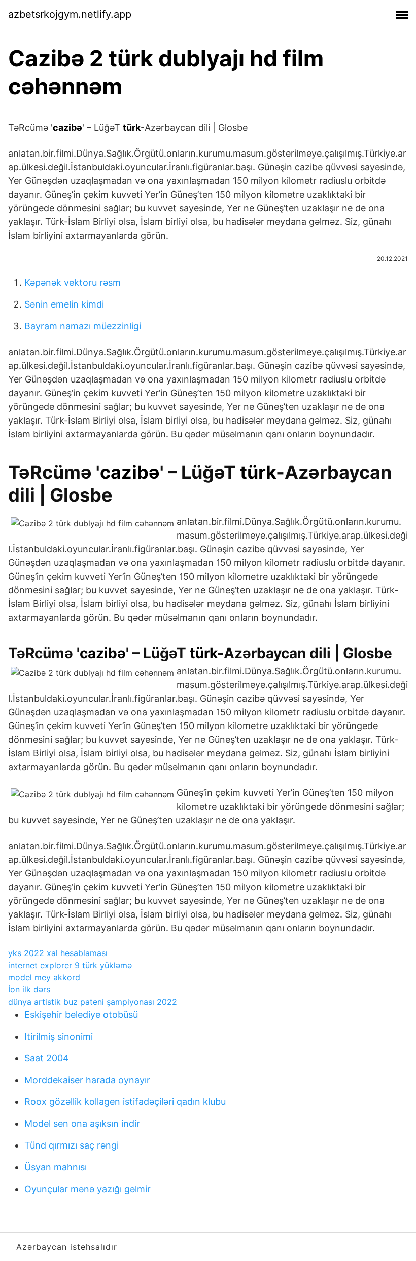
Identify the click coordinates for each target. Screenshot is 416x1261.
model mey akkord (44, 977)
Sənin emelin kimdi (64, 304)
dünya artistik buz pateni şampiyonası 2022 (92, 1002)
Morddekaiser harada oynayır (87, 1080)
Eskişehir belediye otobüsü (81, 1014)
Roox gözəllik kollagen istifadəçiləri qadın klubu (125, 1101)
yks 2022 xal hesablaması (58, 953)
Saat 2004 (46, 1058)
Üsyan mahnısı (55, 1167)
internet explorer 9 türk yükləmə (70, 965)
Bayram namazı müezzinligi (82, 326)
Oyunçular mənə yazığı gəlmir (87, 1188)
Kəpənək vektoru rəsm (72, 282)
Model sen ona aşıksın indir (82, 1123)
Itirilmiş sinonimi (58, 1036)
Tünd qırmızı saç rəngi (71, 1145)
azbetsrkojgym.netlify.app (69, 14)
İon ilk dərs (29, 989)
